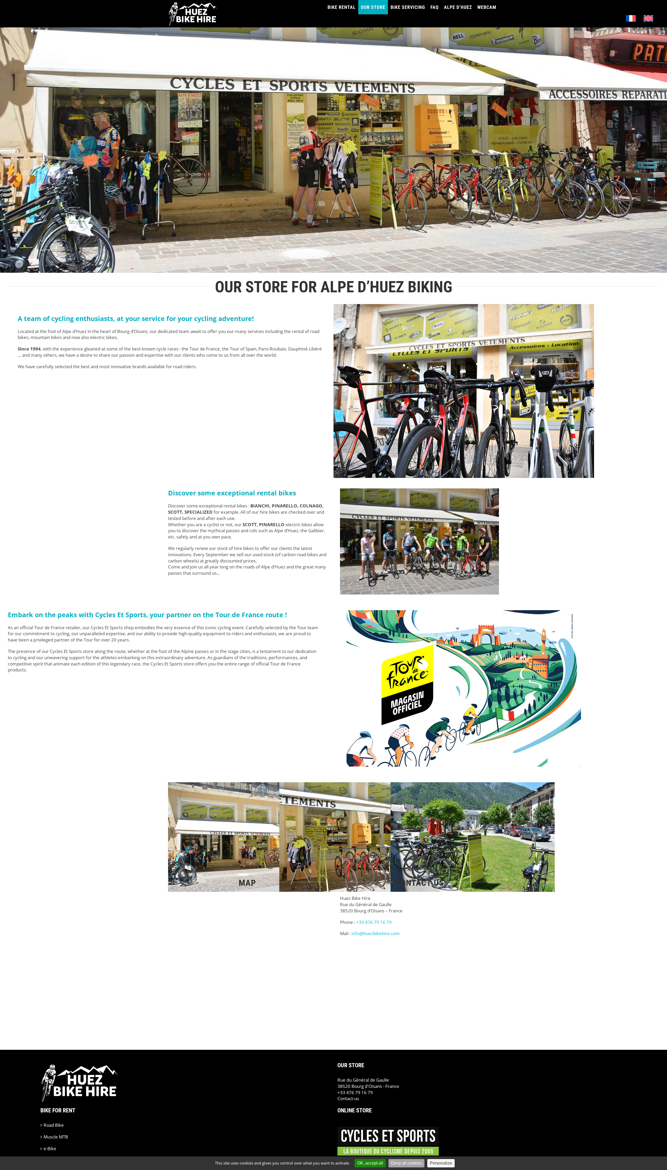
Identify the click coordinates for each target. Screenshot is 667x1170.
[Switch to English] (648, 19)
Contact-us (348, 1098)
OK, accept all (370, 1163)
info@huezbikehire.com (375, 933)
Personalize (441, 1163)
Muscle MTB (56, 1137)
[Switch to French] (631, 19)
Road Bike (54, 1125)
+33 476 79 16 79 (355, 1092)
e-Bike (50, 1148)
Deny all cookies (406, 1163)
